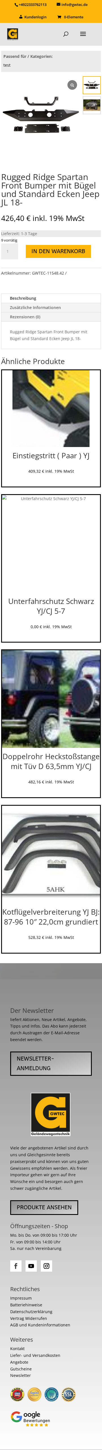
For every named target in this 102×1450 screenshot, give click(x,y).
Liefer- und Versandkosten (35, 1355)
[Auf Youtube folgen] (31, 1266)
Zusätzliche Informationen (35, 307)
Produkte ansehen (44, 1207)
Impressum (21, 1298)
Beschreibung (23, 298)
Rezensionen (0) (25, 316)
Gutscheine (21, 1369)
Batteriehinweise (26, 1304)
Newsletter (20, 1375)
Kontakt (17, 1348)
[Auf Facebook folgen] (16, 1266)
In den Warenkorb (58, 251)
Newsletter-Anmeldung (35, 1063)
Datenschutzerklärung (31, 1311)
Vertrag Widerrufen (28, 1318)
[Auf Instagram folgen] (46, 1266)
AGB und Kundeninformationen (40, 1325)
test (6, 65)
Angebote (19, 1362)
